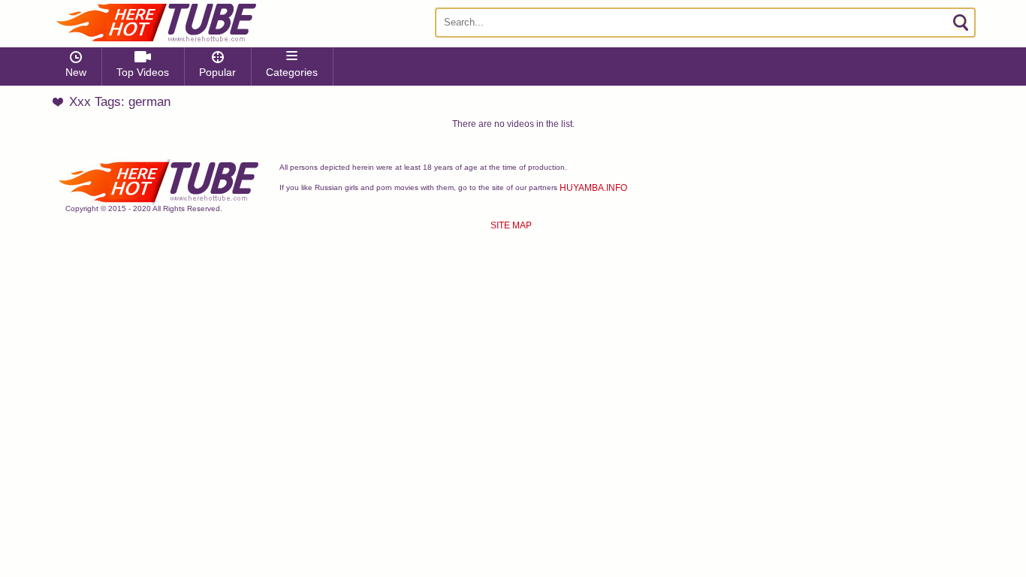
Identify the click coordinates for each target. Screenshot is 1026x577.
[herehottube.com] (155, 22)
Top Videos (142, 72)
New (75, 72)
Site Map (511, 225)
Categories (292, 72)
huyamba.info (593, 188)
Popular (217, 72)
